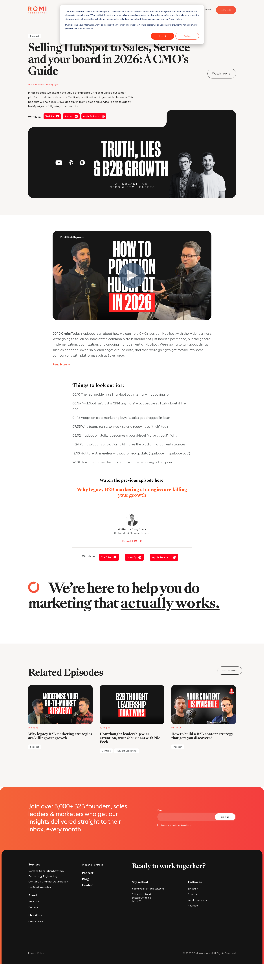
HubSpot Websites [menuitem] (39, 886)
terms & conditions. (183, 825)
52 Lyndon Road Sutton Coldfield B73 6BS (141, 898)
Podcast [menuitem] (206, 9)
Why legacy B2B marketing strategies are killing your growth (132, 492)
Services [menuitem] (34, 864)
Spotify (193, 894)
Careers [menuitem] (33, 906)
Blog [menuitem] (85, 879)
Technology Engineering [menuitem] (42, 876)
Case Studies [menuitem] (35, 921)
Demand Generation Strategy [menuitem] (46, 870)
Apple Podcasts (197, 899)
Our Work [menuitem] (35, 915)
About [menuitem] (32, 895)
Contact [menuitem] (88, 885)
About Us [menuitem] (33, 901)
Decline (187, 36)
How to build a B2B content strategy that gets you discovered (202, 736)
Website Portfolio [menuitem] (92, 864)
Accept (162, 36)
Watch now (219, 73)
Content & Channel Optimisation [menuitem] (48, 881)
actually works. (170, 603)
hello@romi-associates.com (148, 888)
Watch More (229, 670)
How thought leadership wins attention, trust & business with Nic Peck (130, 738)
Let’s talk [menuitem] (225, 9)
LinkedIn (193, 888)
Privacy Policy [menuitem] (36, 953)
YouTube (193, 905)
